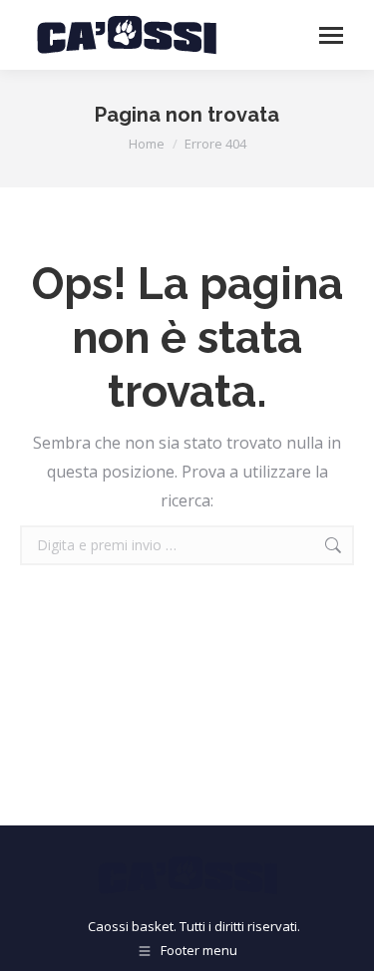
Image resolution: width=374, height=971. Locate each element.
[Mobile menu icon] (331, 35)
